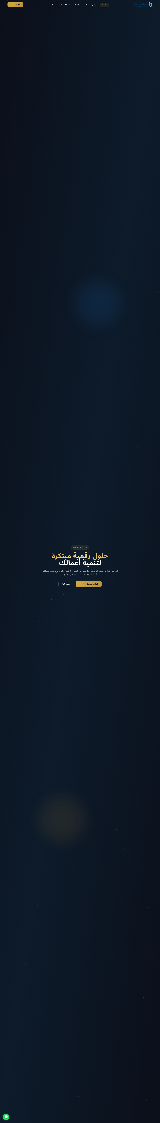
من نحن (95, 4)
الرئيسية (104, 4)
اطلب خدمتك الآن (90, 584)
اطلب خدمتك (15, 4)
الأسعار (76, 4)
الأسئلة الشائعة (65, 4)
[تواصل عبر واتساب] (6, 1117)
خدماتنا (85, 4)
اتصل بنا (52, 4)
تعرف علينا (66, 584)
